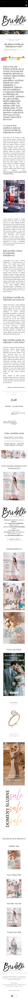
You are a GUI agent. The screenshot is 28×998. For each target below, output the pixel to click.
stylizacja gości (23, 391)
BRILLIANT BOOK (14, 40)
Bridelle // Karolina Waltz (11, 49)
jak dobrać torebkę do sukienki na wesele (12, 391)
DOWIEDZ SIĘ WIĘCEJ (14, 539)
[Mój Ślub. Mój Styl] (14, 917)
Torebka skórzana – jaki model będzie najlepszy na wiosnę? (14, 444)
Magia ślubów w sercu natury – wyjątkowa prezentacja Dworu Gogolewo (14, 438)
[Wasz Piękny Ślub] (14, 888)
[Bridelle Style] (14, 859)
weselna (16, 284)
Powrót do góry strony (14, 990)
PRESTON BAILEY (14, 983)
